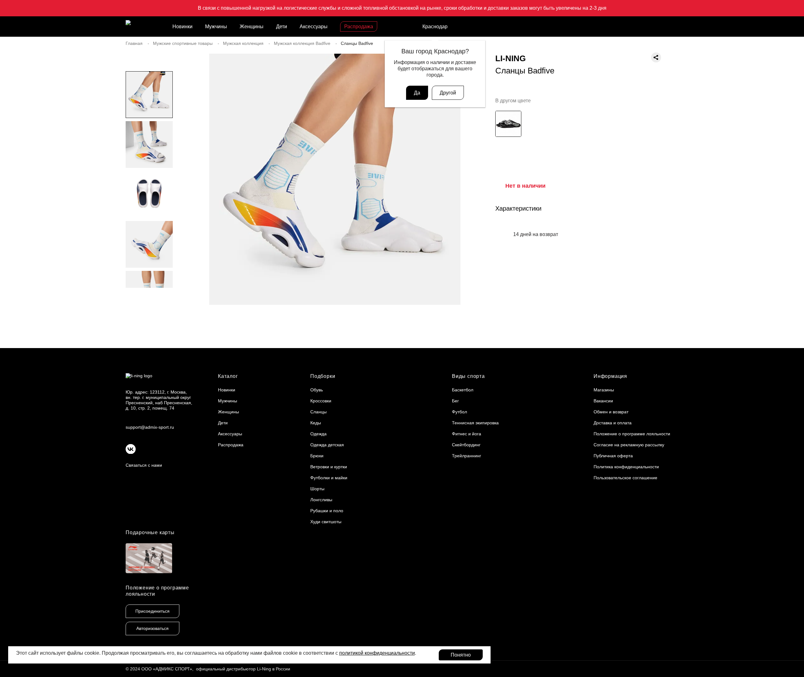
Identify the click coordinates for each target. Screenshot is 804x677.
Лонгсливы (321, 499)
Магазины (604, 389)
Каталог (228, 376)
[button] (149, 300)
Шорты (317, 488)
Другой (448, 92)
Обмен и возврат (611, 411)
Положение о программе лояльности (632, 433)
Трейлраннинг (466, 455)
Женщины (251, 26)
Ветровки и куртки (328, 466)
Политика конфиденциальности (626, 466)
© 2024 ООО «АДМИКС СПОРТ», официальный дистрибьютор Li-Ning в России (208, 668)
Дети (281, 26)
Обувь (316, 389)
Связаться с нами (144, 465)
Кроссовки (320, 400)
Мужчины (216, 26)
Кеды (315, 422)
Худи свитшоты (325, 521)
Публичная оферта (613, 455)
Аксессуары (314, 26)
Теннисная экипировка (475, 422)
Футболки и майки (328, 477)
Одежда (318, 433)
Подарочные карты (150, 532)
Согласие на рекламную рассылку (629, 444)
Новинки (182, 26)
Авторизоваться (152, 628)
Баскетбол (462, 389)
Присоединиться (152, 611)
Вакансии (603, 400)
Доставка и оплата (613, 422)
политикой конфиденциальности (377, 653)
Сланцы (318, 411)
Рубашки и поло (326, 510)
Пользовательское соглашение (625, 477)
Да (417, 92)
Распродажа (358, 26)
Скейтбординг (466, 444)
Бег (455, 400)
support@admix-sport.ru (150, 427)
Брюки (316, 455)
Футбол (459, 411)
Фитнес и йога (466, 433)
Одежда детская (327, 444)
